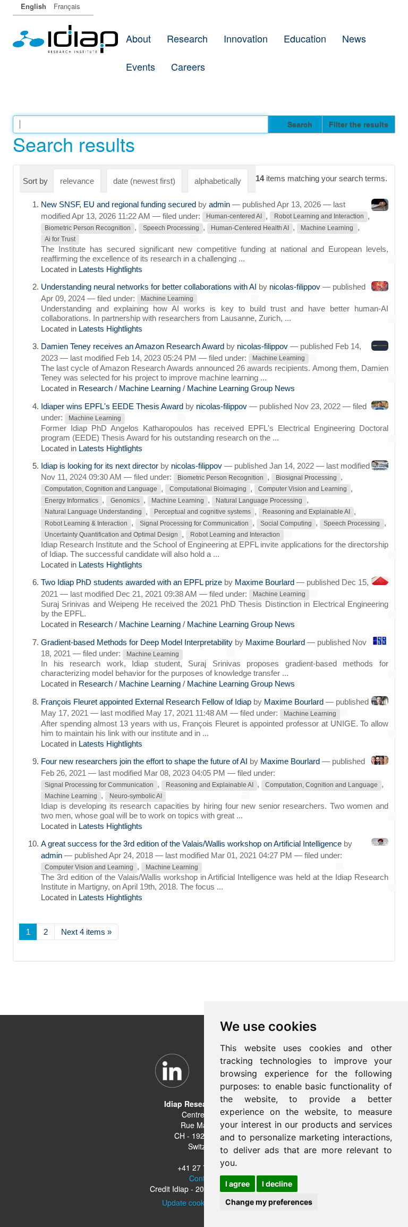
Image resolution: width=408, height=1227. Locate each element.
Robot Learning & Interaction (86, 523)
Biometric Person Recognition (88, 228)
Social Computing (286, 523)
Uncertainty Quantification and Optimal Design (111, 535)
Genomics (125, 500)
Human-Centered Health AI (250, 228)
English (33, 6)
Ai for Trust (60, 239)
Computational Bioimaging (207, 489)
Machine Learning (327, 228)
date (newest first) (144, 180)
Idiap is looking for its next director (99, 465)
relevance (77, 180)
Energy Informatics (71, 500)
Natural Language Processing (259, 500)
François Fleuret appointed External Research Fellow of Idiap (146, 701)
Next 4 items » (86, 931)
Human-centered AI (234, 217)
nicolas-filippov (294, 286)
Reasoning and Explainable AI (306, 512)
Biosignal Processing (306, 477)
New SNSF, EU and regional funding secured (118, 204)
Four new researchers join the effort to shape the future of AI (144, 761)
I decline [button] (277, 1183)
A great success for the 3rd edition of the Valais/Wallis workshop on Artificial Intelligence (191, 843)
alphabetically (217, 180)
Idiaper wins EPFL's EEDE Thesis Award (112, 406)
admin (219, 204)
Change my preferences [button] (268, 1201)
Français (67, 6)
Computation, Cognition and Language (101, 489)
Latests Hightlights (110, 269)
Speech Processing (171, 228)
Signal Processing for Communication (194, 523)
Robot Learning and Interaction (319, 217)
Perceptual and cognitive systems (202, 512)
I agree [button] (237, 1183)
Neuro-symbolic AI (135, 796)
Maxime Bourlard (264, 582)
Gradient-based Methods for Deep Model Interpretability (137, 642)
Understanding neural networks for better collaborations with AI (149, 286)
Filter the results (358, 124)
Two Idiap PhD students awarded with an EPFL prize (131, 582)
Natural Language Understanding (93, 512)
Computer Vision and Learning (302, 489)
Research (96, 388)
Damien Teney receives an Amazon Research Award (132, 346)
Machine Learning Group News (241, 388)
